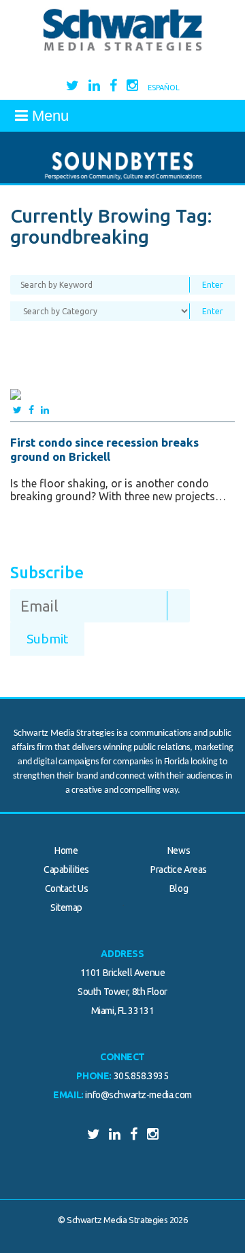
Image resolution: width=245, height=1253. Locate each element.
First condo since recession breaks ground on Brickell (104, 449)
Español (164, 87)
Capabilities (66, 869)
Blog (178, 888)
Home (66, 850)
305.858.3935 (141, 1075)
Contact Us (66, 888)
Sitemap (66, 907)
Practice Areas (178, 869)
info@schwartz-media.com (138, 1094)
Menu (48, 115)
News (178, 850)
